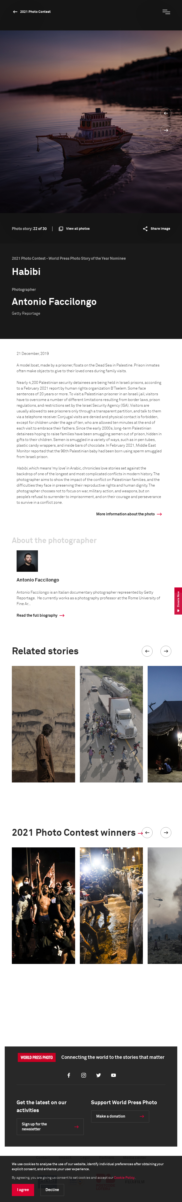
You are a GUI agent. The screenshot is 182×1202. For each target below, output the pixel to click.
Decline (52, 1190)
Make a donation (110, 1116)
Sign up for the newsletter (34, 1126)
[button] (147, 651)
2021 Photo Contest (35, 12)
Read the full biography (37, 615)
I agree (23, 1190)
